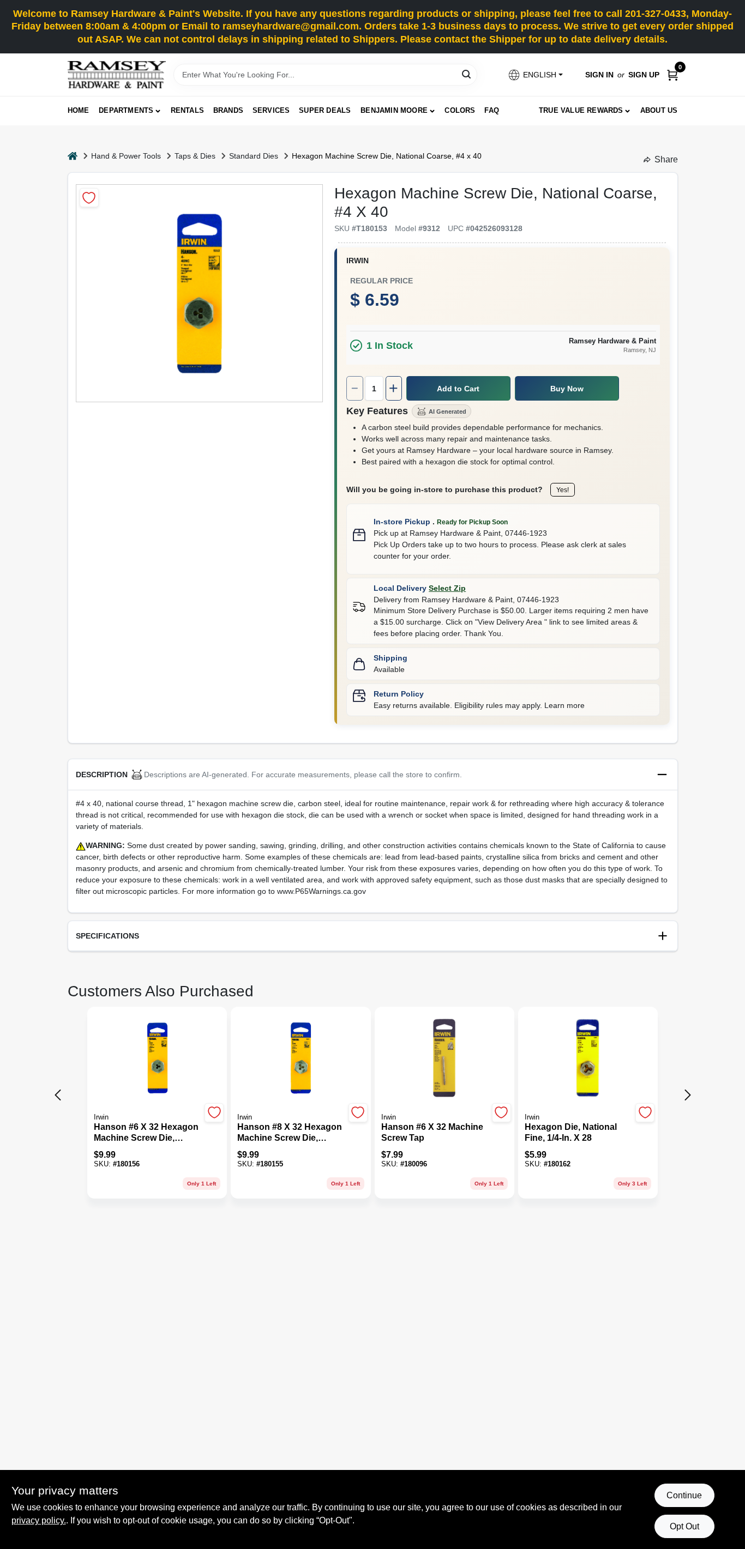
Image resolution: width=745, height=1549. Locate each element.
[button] (534, 75)
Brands (228, 110)
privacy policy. (38, 1520)
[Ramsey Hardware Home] (117, 74)
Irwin (357, 260)
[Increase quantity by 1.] (394, 388)
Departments (126, 110)
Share (666, 159)
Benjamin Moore (394, 110)
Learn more (564, 705)
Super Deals (325, 110)
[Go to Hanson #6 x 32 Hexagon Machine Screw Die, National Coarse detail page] (157, 1059)
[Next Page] (687, 1095)
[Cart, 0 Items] (672, 75)
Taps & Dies (195, 156)
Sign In (599, 74)
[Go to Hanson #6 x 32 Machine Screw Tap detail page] (444, 1059)
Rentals (187, 110)
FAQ (491, 110)
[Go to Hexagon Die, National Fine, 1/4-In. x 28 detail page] (587, 1059)
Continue (684, 1495)
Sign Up (643, 74)
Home (78, 110)
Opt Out (684, 1526)
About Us (659, 110)
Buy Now (567, 388)
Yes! (562, 490)
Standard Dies (253, 156)
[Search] (467, 74)
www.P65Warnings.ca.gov (321, 891)
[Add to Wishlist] (89, 197)
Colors (459, 110)
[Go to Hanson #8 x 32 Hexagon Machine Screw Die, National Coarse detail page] (301, 1059)
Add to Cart (458, 388)
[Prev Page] (58, 1095)
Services (271, 110)
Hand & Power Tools (126, 156)
